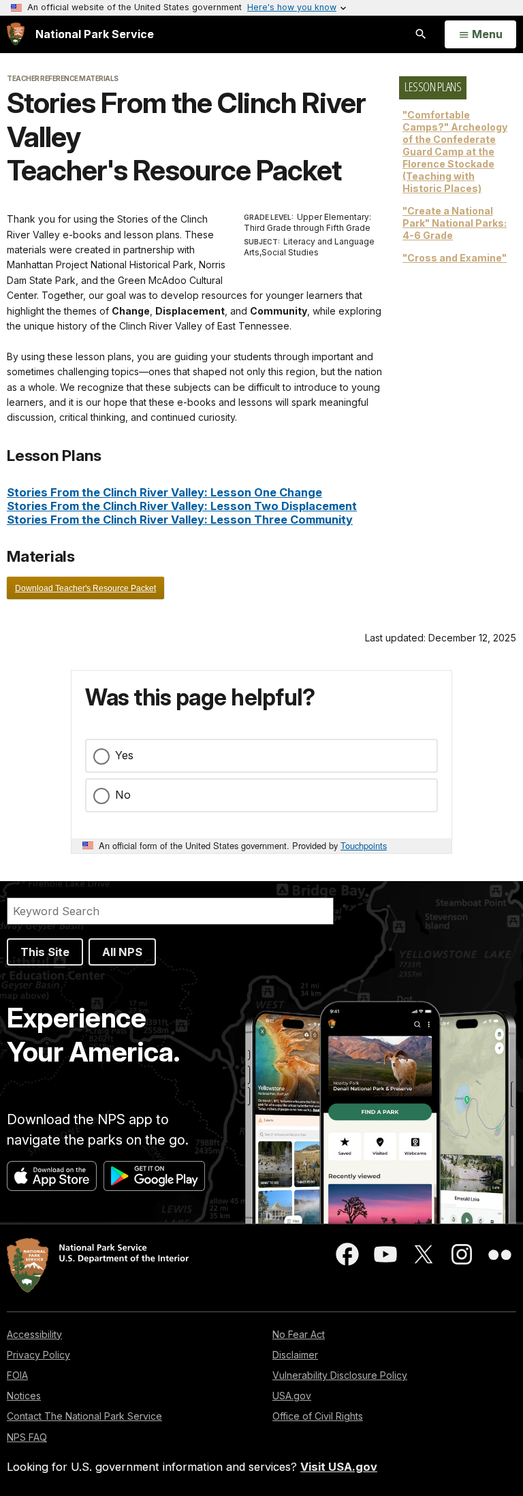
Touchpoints (363, 845)
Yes (124, 755)
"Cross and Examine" (454, 258)
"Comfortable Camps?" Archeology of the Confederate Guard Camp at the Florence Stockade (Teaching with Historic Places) (454, 151)
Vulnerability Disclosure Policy (339, 1375)
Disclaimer (295, 1354)
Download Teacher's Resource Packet (85, 588)
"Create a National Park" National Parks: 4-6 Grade (454, 223)
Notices (24, 1395)
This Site (44, 952)
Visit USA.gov (338, 1467)
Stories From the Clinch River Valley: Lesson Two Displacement (182, 506)
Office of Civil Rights (317, 1416)
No (123, 794)
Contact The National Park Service (84, 1416)
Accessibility (34, 1334)
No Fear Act (298, 1334)
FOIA (17, 1375)
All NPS (122, 952)
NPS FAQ (27, 1437)
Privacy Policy (38, 1354)
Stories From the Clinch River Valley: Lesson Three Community (180, 519)
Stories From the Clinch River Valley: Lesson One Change (164, 492)
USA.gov (291, 1395)
